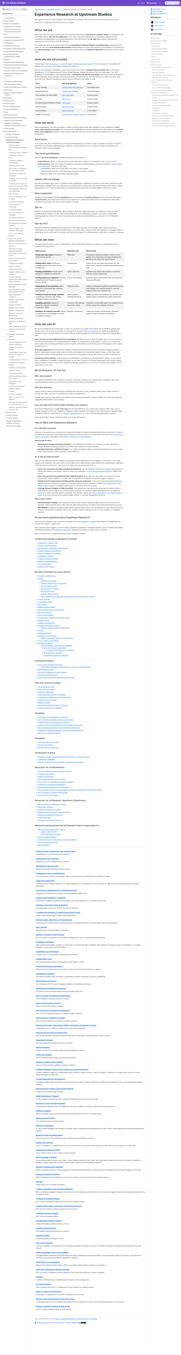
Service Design (47, 66)
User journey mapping (45, 615)
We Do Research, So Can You (161, 67)
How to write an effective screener (50, 665)
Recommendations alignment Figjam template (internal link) (59, 728)
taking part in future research (80, 437)
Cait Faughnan (67, 114)
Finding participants (159, 103)
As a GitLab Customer (160, 85)
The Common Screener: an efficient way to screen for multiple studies (66, 667)
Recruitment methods (45, 807)
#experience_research (88, 521)
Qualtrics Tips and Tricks (49, 594)
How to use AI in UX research (48, 795)
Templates (156, 108)
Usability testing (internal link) (48, 747)
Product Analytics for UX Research (50, 708)
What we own (155, 62)
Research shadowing (45, 1126)
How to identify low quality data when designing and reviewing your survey (68, 596)
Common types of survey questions (53, 583)
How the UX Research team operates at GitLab (54, 771)
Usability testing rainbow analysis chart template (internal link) (60, 725)
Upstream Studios (53, 9)
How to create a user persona (48, 641)
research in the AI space (46, 567)
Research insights (44, 703)
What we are (155, 38)
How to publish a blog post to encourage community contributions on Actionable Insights (70, 790)
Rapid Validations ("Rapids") (48, 1096)
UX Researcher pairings (46, 774)
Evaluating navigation (45, 643)
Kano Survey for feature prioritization (51, 1033)
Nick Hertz (66, 99)
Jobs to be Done (44, 599)
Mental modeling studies (46, 607)
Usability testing (43, 620)
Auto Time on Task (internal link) (49, 733)
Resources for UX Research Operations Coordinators (161, 120)
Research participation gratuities (49, 810)
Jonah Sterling (159, 22)
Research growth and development (51, 1103)
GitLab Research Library (46, 687)
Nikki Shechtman (68, 107)
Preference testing (44, 633)
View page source (159, 9)
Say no (153, 57)
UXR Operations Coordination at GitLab (52, 804)
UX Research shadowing (46, 759)
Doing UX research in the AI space (50, 935)
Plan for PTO (155, 59)
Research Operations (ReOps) (67, 66)
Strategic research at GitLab (48, 559)
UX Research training (159, 113)
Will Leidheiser (77, 87)
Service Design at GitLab (46, 1157)
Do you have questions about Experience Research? (161, 91)
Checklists (155, 111)
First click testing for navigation (55, 648)
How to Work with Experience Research (161, 81)
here (84, 417)
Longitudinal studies (45, 602)
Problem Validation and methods (49, 551)
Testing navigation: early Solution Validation (56, 646)
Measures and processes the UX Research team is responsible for (163, 124)
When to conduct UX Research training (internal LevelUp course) (61, 762)
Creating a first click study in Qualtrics (60, 650)
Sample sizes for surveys (50, 589)
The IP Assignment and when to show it (52, 779)
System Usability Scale (49, 832)
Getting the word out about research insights (54, 812)
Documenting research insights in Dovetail (53, 705)
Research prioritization (46, 777)
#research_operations (63, 530)
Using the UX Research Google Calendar (52, 672)
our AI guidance (93, 331)
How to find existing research (48, 1003)
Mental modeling (43, 1047)
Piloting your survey (48, 591)
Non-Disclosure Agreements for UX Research (54, 787)
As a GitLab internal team (161, 88)
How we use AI (156, 64)
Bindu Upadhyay (68, 111)
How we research (158, 72)
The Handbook (40, 9)
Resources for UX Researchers (163, 116)
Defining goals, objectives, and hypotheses (53, 548)
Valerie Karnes (159, 26)
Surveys (40, 578)
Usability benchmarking (46, 623)
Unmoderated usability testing (48, 626)
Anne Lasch (66, 103)
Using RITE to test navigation (48, 1262)
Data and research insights (161, 105)
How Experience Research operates (51, 988)
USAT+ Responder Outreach (51, 834)
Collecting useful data (45, 692)
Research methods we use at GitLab (165, 100)
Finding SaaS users (44, 817)
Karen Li (54, 64)
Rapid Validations (44, 845)
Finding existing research (47, 689)
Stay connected (157, 54)
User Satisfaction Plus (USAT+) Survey (51, 829)
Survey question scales (49, 586)
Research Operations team (72, 413)
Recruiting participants (46, 670)
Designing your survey (49, 581)
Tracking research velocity (47, 837)
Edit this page (158, 11)
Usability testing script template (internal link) (54, 722)
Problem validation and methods (49, 1062)
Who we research (158, 70)
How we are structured (159, 41)
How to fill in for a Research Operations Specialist (55, 782)
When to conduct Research (47, 545)
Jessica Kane (66, 87)
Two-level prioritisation (159, 49)
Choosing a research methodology (50, 873)
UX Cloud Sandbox (44, 564)
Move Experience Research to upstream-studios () (76, 1319)
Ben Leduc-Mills (68, 95)
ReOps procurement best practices (50, 815)
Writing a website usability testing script (55, 628)
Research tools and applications (49, 1135)
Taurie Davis (158, 29)
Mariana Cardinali (79, 114)
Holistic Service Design (159, 51)
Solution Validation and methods (49, 553)
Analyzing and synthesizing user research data (54, 697)
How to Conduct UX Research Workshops (52, 792)
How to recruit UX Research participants (53, 1010)
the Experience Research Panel (99, 471)
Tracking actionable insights (48, 842)
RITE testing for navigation (53, 653)
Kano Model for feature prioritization (51, 610)
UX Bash (41, 630)
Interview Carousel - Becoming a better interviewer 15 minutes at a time (63, 757)
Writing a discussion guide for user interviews (57, 638)
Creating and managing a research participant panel (56, 677)
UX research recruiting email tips (49, 820)
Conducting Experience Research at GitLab (165, 96)
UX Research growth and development (51, 784)
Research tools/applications (48, 561)
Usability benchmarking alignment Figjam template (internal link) (61, 730)
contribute (74, 1322)
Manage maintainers (160, 14)
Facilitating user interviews (47, 636)
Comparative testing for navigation (56, 655)
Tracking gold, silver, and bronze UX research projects (57, 840)
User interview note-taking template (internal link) (55, 720)
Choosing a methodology (47, 576)
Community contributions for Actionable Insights (56, 890)
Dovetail (78, 490)
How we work (155, 43)
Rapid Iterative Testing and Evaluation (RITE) (54, 618)
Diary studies (42, 604)
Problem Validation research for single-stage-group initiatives (62, 1069)
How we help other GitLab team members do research (163, 76)
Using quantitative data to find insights (52, 695)
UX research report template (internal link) (53, 717)
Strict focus (155, 46)
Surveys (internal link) (45, 745)
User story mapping (45, 612)
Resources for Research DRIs (48, 1150)
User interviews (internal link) (48, 742)
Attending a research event (47, 675)
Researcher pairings (44, 1143)
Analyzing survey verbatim (47, 700)
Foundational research (45, 556)
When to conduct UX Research (48, 1292)
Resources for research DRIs (48, 543)
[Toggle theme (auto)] (160, 3)
